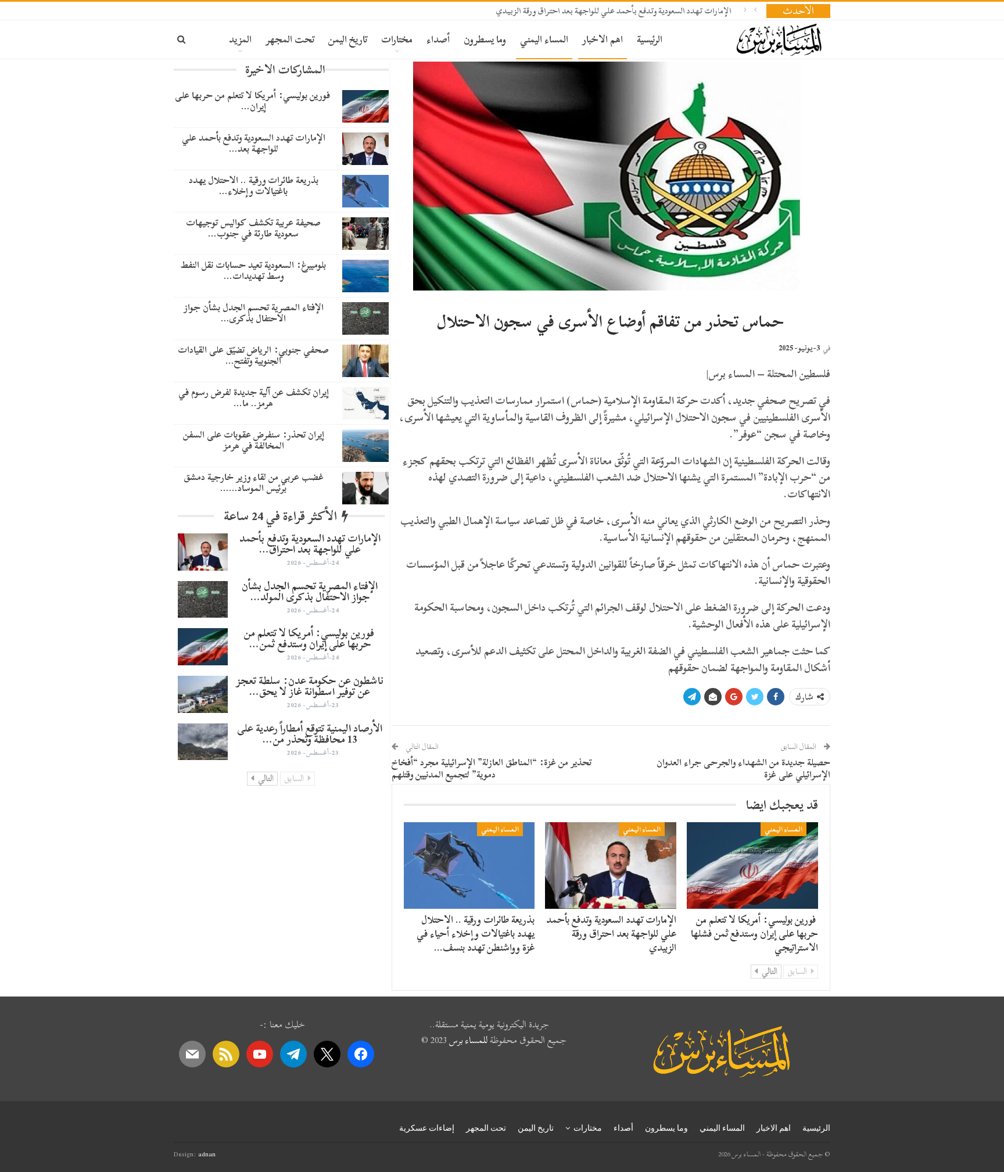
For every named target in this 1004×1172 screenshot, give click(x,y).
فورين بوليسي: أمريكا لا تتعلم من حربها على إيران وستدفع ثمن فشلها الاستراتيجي (754, 933)
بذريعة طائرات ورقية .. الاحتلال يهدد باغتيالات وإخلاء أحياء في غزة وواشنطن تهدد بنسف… (476, 933)
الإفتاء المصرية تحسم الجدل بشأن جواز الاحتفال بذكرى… (254, 313)
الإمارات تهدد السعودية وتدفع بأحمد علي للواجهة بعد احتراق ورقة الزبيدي (614, 10)
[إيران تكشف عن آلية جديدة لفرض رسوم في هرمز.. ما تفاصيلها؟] (365, 403)
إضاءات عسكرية (426, 1127)
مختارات (397, 39)
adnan (207, 1154)
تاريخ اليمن (347, 39)
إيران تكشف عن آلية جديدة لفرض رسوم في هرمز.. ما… (253, 398)
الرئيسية (649, 39)
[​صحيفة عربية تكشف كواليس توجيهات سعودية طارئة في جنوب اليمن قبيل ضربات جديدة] (365, 233)
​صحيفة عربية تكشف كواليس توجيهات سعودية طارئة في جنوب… (253, 228)
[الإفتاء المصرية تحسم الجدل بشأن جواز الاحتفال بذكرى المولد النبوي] (365, 318)
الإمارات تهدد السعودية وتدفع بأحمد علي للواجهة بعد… (253, 143)
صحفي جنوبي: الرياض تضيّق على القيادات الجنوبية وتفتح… (253, 355)
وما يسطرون (485, 39)
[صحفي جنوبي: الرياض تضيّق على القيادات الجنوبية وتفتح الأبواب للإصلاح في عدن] (365, 361)
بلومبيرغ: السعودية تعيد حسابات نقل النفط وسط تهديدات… (253, 270)
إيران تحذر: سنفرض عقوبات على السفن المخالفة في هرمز (253, 440)
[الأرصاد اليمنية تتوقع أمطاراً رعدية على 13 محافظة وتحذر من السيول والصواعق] (203, 742)
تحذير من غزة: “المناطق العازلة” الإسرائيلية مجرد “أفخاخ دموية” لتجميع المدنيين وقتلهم (491, 768)
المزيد (240, 39)
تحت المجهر (290, 39)
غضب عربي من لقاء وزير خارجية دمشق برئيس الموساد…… (254, 482)
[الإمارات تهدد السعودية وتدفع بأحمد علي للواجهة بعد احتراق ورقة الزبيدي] (610, 865)
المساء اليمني (544, 39)
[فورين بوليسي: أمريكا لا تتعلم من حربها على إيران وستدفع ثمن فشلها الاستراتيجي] (752, 865)
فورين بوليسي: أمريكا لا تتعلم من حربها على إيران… (253, 101)
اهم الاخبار (602, 39)
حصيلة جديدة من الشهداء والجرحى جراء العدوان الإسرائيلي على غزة (743, 768)
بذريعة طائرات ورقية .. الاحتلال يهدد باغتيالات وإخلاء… (253, 185)
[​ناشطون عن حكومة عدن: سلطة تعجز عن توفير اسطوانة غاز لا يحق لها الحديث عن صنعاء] (203, 694)
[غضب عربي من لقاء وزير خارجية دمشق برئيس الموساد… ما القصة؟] (365, 488)
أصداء (438, 39)
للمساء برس (468, 1040)
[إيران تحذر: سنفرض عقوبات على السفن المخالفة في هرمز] (365, 445)
